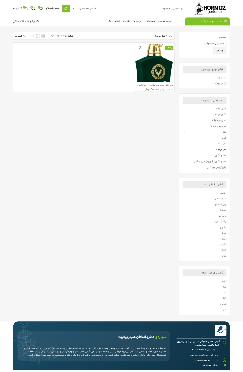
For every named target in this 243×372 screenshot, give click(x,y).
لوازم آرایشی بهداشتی (216, 167)
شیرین (223, 304)
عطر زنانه (222, 144)
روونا (224, 233)
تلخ (224, 287)
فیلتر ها (18, 36)
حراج (220, 78)
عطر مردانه (221, 149)
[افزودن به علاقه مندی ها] (139, 47)
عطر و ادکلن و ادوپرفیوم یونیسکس (210, 161)
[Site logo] (209, 8)
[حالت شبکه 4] (32, 36)
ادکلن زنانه (221, 108)
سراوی (223, 239)
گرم (224, 310)
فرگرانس (222, 244)
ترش (224, 281)
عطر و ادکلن (220, 155)
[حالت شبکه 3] (38, 36)
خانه (170, 36)
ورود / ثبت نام (52, 8)
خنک (224, 298)
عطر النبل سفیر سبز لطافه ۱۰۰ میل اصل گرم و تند (155, 86)
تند (224, 292)
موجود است (217, 83)
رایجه (223, 138)
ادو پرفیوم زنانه (219, 120)
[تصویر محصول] (154, 63)
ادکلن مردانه (220, 114)
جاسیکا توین (220, 221)
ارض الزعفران (220, 204)
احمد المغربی (220, 199)
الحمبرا (223, 210)
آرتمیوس (222, 193)
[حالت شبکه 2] (43, 36)
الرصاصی (222, 216)
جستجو (222, 37)
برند (224, 132)
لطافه (223, 256)
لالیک (223, 250)
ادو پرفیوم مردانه (218, 126)
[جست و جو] (66, 8)
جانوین (223, 227)
